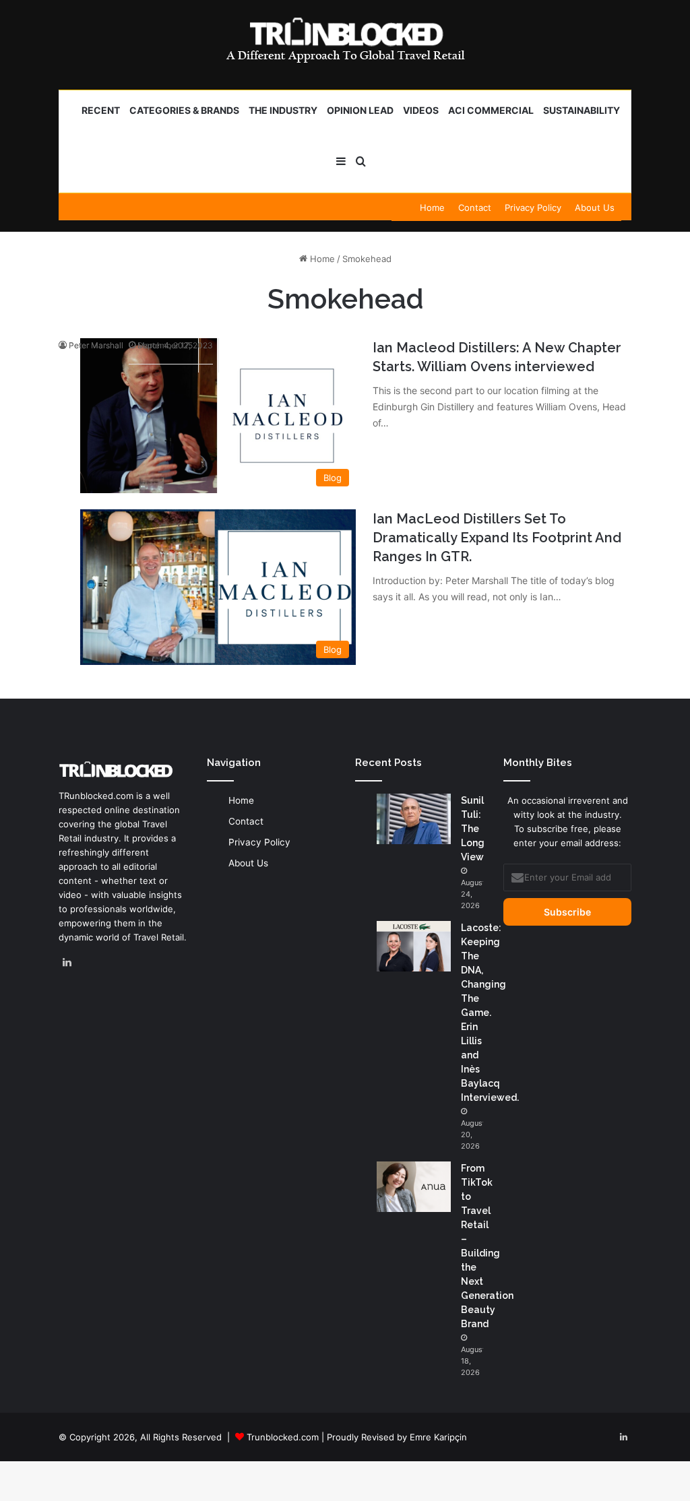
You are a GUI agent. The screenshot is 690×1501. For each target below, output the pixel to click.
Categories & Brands (184, 110)
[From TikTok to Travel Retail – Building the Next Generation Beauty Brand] (414, 1186)
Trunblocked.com (283, 1437)
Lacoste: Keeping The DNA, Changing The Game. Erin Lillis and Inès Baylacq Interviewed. (490, 1012)
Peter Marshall (96, 345)
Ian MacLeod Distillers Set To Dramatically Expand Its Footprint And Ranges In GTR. (497, 538)
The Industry (283, 110)
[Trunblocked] (345, 40)
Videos (421, 110)
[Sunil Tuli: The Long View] (414, 819)
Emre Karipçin (438, 1437)
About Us (595, 207)
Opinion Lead (360, 110)
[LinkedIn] (67, 963)
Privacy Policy (533, 207)
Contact (474, 207)
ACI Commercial (491, 110)
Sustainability (581, 110)
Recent (101, 110)
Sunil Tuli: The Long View (472, 828)
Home (432, 207)
